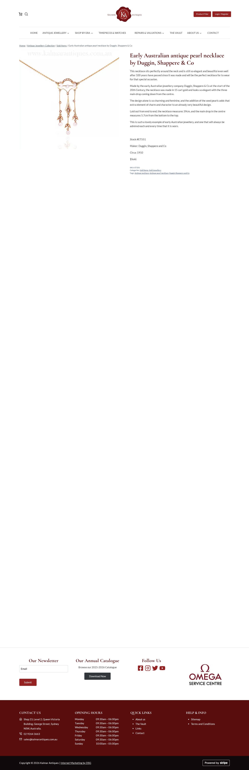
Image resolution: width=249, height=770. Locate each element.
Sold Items (62, 45)
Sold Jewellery (155, 170)
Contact (213, 32)
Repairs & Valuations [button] (148, 32)
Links (138, 728)
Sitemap (195, 719)
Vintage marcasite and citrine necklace (124, 624)
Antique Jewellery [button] (54, 32)
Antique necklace (142, 173)
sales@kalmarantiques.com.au (40, 739)
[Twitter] (155, 668)
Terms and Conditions (203, 723)
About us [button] (193, 32)
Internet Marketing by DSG (76, 762)
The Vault (176, 32)
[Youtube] (162, 668)
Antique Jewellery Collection (41, 45)
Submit (28, 682)
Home (34, 32)
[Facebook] (140, 668)
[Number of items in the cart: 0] (20, 14)
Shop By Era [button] (82, 32)
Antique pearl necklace (159, 173)
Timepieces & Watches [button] (112, 32)
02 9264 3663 (32, 733)
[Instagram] (148, 668)
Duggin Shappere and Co (179, 173)
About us (140, 719)
